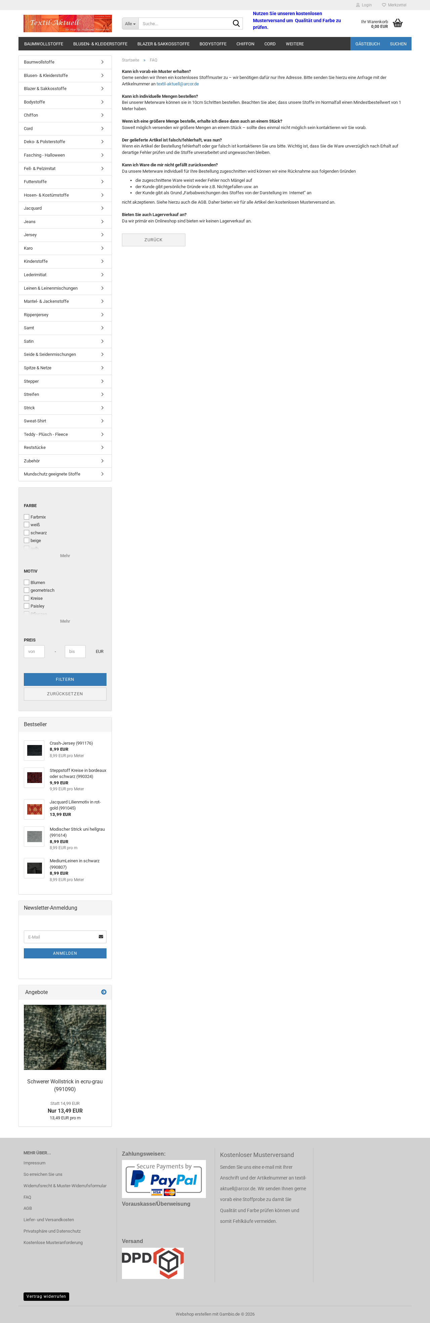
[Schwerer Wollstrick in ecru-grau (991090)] (65, 1037)
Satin (29, 341)
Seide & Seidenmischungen (50, 354)
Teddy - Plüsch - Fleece (46, 434)
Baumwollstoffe (43, 43)
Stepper (31, 381)
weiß (35, 524)
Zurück (153, 239)
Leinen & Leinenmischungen (51, 288)
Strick (29, 407)
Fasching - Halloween (44, 155)
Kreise (37, 598)
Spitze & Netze (37, 367)
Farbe (30, 505)
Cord (270, 43)
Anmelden (65, 953)
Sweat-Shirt (35, 420)
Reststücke (35, 447)
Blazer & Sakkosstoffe (163, 43)
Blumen (38, 582)
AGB (28, 1208)
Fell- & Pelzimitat (39, 168)
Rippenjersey (36, 314)
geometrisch (42, 590)
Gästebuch (367, 43)
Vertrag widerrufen (46, 1296)
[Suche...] (236, 24)
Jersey (30, 234)
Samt (29, 327)
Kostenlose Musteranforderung (53, 1242)
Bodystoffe (213, 43)
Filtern (65, 679)
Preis (30, 640)
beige (36, 540)
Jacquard (33, 208)
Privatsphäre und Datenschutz (52, 1231)
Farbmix (38, 517)
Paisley (37, 606)
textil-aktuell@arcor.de (178, 83)
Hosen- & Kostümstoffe (46, 195)
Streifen (31, 394)
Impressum (34, 1162)
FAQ (27, 1197)
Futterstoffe (35, 181)
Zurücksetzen (65, 693)
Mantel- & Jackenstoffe (46, 301)
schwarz (39, 532)
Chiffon (245, 43)
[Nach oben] (411, 1313)
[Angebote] (103, 992)
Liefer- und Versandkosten (49, 1219)
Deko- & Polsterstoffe (44, 141)
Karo (28, 248)
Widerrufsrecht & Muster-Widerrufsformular (65, 1185)
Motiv (31, 571)
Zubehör (32, 460)
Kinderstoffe (36, 261)
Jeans (30, 221)
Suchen (398, 43)
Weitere (295, 43)
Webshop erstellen (193, 1314)
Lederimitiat (35, 274)
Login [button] (366, 5)
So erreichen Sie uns (43, 1174)
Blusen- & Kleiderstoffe (100, 43)
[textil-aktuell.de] (68, 23)
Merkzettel (396, 5)
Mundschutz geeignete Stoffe (52, 474)
